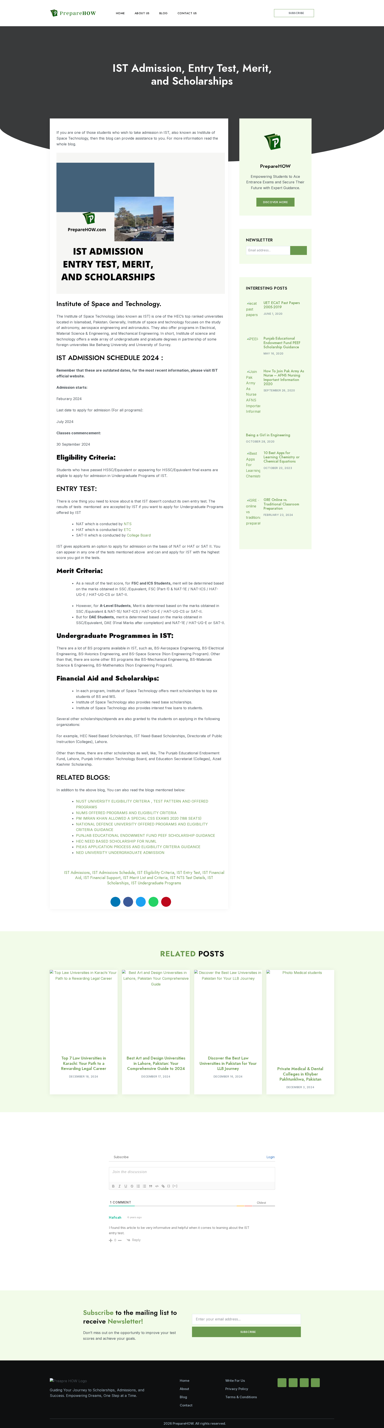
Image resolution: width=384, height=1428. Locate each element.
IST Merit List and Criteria (145, 878)
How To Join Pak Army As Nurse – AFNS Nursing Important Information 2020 (284, 378)
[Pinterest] (315, 1382)
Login (270, 1157)
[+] (175, 1186)
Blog (163, 13)
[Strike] (132, 1186)
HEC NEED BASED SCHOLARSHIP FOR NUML (116, 841)
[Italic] (119, 1186)
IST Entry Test (188, 872)
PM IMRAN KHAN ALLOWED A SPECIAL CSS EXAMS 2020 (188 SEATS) (139, 818)
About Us (142, 13)
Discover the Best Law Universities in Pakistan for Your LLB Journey (228, 1063)
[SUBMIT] (298, 250)
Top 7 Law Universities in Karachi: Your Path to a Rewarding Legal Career (83, 1063)
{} (168, 1186)
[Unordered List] (144, 1186)
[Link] (163, 1186)
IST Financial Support (102, 878)
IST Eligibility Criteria (155, 872)
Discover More (275, 202)
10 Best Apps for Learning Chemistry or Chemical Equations (282, 457)
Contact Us (187, 13)
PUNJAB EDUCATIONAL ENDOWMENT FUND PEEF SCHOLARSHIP (136, 835)
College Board (139, 535)
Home (120, 13)
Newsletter (259, 240)
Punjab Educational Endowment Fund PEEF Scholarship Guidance (282, 342)
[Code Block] (157, 1186)
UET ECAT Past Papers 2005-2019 (282, 305)
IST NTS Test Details (187, 878)
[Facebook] (282, 1382)
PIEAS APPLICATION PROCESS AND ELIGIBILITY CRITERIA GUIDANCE (138, 847)
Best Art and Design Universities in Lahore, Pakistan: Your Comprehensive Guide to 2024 (156, 1063)
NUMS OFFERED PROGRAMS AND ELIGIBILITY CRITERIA (126, 813)
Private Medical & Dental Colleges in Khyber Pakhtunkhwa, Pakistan (300, 1074)
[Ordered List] (138, 1186)
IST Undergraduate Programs (156, 883)
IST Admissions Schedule (113, 872)
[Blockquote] (151, 1186)
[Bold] (113, 1186)
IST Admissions (77, 872)
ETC (127, 529)
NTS (128, 524)
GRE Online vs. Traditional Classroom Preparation (281, 504)
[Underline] (126, 1186)
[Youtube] (293, 1382)
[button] (330, 13)
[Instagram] (304, 1382)
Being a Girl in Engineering (268, 435)
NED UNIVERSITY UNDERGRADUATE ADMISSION (120, 852)
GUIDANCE (205, 835)
